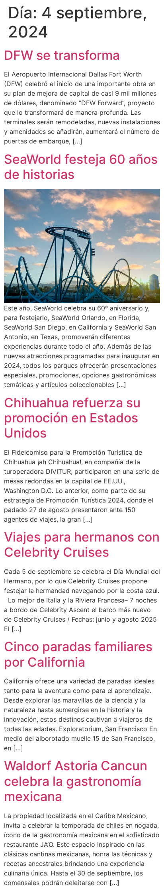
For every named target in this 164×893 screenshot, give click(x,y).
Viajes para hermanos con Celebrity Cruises (82, 544)
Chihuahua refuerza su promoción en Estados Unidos (72, 418)
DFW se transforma (62, 55)
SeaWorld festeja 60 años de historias (81, 166)
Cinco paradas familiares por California (78, 654)
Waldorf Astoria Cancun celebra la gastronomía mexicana (75, 781)
